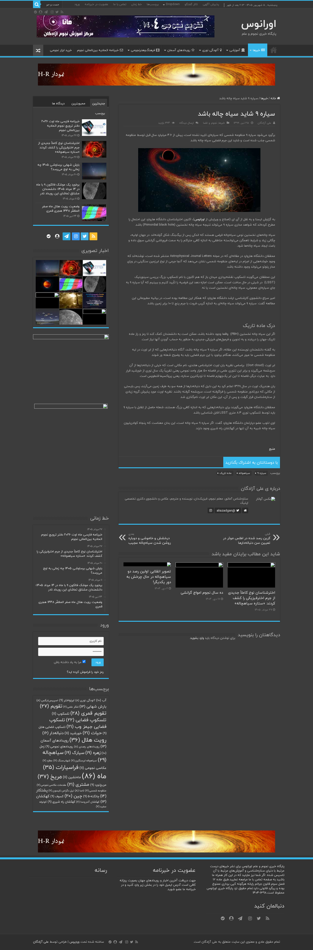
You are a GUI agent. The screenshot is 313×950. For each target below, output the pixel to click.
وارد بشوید (197, 638)
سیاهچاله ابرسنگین (84, 761)
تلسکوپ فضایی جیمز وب (77, 723)
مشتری (78, 784)
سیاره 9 (261, 473)
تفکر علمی (70, 707)
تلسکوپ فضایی (86, 720)
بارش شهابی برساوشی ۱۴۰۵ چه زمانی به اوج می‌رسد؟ (58, 167)
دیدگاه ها (58, 103)
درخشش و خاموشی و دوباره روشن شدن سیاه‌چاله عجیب (149, 538)
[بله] (35, 12)
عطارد (48, 761)
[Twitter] (57, 12)
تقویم (51, 706)
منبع (272, 449)
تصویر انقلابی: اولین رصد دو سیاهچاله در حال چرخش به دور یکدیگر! (148, 577)
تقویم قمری (88, 713)
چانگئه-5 (91, 796)
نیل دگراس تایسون (61, 791)
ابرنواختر (66, 700)
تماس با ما (119, 4)
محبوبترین (78, 103)
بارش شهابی (92, 706)
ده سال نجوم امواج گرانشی (202, 592)
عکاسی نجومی (92, 768)
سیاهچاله (244, 473)
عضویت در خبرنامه (96, 4)
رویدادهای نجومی (59, 746)
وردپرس (74, 942)
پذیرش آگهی (211, 4)
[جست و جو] (36, 4)
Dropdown (173, 4)
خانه (273, 50)
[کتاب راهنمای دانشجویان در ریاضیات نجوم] (156, 74)
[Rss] (62, 12)
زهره (93, 753)
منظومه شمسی (95, 791)
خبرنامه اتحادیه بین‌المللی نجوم (98, 50)
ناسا (79, 791)
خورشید (73, 733)
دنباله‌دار (53, 733)
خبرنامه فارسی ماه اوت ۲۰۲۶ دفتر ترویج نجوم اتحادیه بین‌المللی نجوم (60, 125)
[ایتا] (40, 12)
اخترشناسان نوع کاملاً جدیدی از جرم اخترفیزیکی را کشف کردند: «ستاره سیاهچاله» (251, 598)
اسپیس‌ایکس (47, 700)
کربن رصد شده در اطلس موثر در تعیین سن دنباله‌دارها (246, 538)
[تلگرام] (46, 12)
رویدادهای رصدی (87, 747)
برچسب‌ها (153, 4)
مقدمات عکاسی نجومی (51, 785)
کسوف (57, 796)
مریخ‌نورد (98, 785)
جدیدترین (98, 103)
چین (73, 796)
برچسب (100, 113)
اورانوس (258, 24)
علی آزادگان (264, 123)
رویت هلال (87, 740)
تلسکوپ (60, 713)
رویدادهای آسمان (178, 50)
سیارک (74, 753)
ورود (77, 4)
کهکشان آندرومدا (88, 802)
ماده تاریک (226, 473)
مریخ (50, 777)
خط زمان (136, 4)
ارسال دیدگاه (186, 123)
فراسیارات (60, 767)
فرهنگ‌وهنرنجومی (143, 50)
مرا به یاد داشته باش (68, 662)
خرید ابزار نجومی (61, 50)
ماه (94, 776)
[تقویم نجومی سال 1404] (125, 26)
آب (101, 700)
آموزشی (234, 50)
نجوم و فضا (210, 123)
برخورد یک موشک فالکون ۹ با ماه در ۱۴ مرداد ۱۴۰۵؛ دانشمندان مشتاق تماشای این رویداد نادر (57, 189)
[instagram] (52, 12)
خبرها (256, 50)
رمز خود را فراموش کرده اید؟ (85, 672)
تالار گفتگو (191, 4)
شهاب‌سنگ (62, 761)
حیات (92, 733)
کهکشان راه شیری (61, 802)
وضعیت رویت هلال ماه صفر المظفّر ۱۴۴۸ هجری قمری (60, 208)
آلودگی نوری (210, 50)
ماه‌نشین (72, 777)
